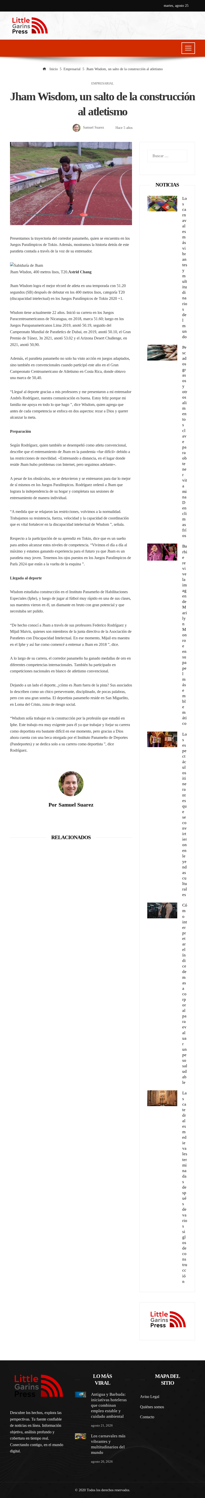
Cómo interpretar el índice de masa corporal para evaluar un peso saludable (184, 994)
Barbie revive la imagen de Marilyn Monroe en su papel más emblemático (184, 635)
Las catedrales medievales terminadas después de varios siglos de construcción (184, 1187)
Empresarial (102, 83)
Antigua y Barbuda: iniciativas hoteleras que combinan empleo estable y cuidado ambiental (109, 1405)
